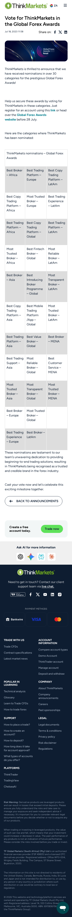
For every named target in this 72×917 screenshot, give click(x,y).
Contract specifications (18, 652)
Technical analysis (15, 691)
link (52, 110)
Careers (43, 704)
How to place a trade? (17, 724)
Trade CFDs (11, 646)
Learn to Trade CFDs (16, 703)
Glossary (9, 697)
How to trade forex (15, 709)
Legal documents (48, 724)
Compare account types (53, 649)
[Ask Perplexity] (41, 557)
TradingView (11, 780)
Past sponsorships (49, 710)
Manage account (48, 667)
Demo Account (47, 655)
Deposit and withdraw (51, 673)
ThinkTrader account (50, 661)
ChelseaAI (10, 786)
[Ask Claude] (52, 557)
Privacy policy (46, 736)
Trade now (52, 529)
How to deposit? (14, 740)
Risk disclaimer (47, 742)
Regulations (45, 748)
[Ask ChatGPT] (21, 557)
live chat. (48, 586)
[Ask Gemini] (31, 557)
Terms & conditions (50, 730)
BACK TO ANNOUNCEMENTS (37, 501)
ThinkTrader (11, 774)
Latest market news (16, 658)
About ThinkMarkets (50, 688)
